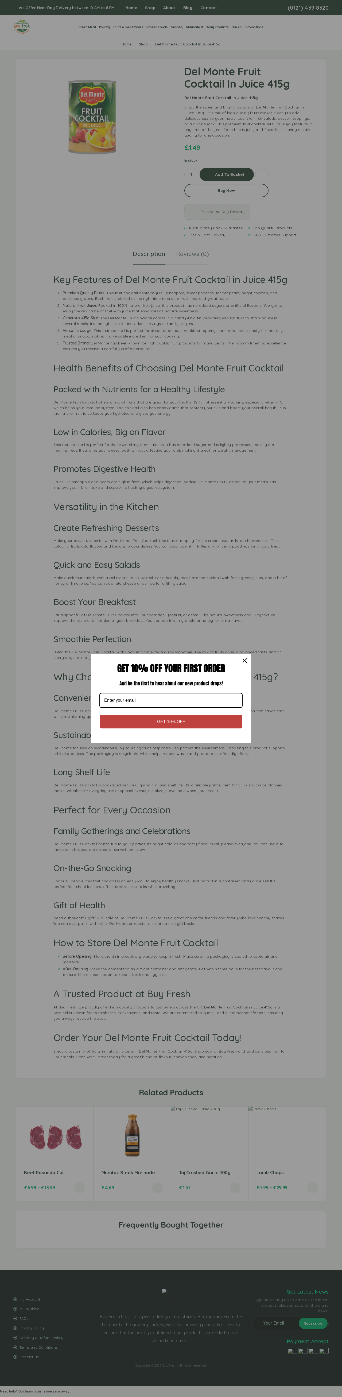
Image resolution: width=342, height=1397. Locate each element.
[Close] (244, 660)
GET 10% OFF (171, 721)
